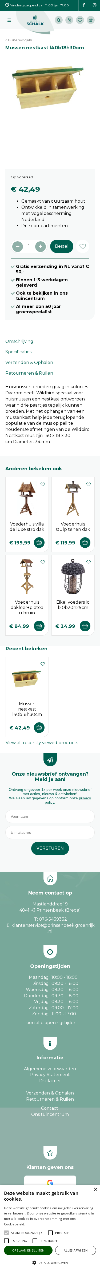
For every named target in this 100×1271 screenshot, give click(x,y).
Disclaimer (50, 1080)
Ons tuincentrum (50, 1114)
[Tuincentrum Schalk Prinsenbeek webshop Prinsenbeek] (35, 23)
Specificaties (18, 351)
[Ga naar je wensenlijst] (81, 20)
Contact (49, 1108)
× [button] (95, 1190)
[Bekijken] (91, 20)
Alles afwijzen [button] (75, 1250)
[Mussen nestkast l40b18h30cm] (50, 107)
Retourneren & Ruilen (29, 373)
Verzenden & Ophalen (29, 362)
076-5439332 (53, 919)
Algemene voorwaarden (50, 1068)
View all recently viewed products (42, 742)
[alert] (50, 1228)
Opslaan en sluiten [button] (28, 1250)
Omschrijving (19, 341)
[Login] (69, 20)
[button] (26, 1233)
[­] (84, 5)
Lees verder (34, 1224)
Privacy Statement (50, 1074)
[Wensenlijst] (80, 20)
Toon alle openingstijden (50, 1022)
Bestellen (39, 542)
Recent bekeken (26, 649)
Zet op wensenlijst (42, 483)
